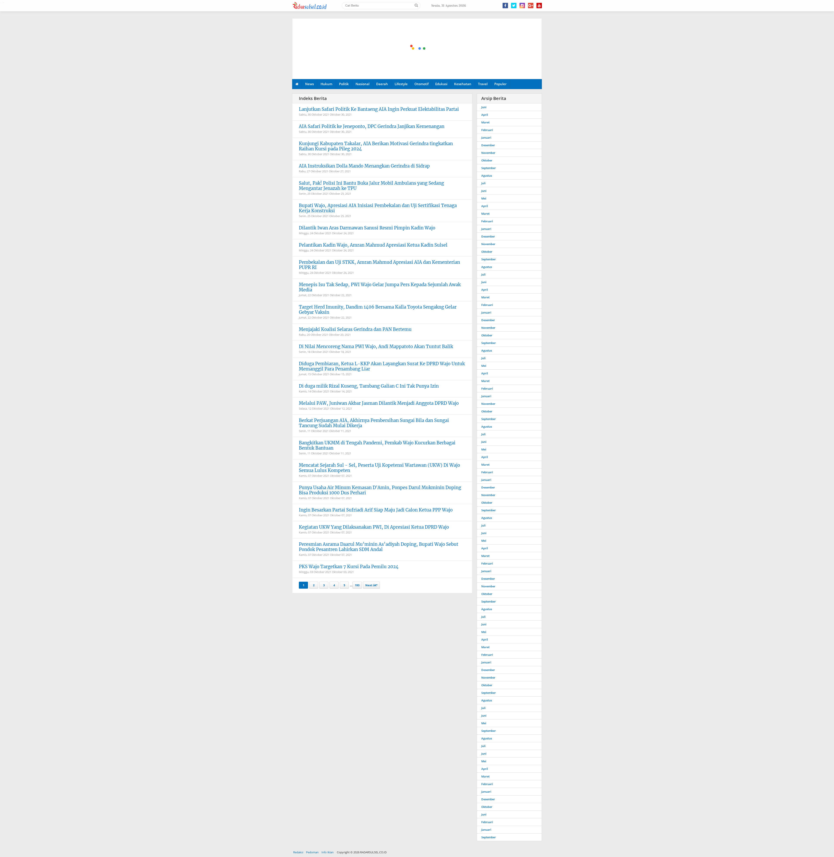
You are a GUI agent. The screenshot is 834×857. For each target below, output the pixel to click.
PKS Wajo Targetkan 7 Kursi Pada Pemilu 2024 (349, 566)
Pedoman (312, 852)
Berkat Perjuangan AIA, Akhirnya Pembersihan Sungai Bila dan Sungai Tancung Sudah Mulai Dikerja (374, 423)
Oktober (486, 160)
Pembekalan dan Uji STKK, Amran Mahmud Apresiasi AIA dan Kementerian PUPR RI (379, 264)
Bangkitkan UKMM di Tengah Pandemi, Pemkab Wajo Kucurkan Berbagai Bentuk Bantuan (377, 445)
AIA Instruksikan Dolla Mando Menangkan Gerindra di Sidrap (364, 166)
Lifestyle (401, 84)
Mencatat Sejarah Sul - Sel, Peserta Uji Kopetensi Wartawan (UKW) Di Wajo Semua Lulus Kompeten (379, 467)
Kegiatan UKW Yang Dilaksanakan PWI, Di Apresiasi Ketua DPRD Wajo (374, 527)
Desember (488, 145)
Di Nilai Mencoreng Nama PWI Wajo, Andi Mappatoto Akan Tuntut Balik (376, 346)
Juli (483, 183)
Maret (485, 122)
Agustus (486, 176)
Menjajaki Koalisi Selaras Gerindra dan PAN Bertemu (355, 329)
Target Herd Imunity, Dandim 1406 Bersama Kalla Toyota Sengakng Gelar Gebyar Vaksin (378, 309)
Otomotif (421, 84)
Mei (483, 198)
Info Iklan (327, 852)
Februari (487, 130)
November (488, 153)
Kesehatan (462, 84)
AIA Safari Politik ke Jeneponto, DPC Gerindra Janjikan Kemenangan (371, 126)
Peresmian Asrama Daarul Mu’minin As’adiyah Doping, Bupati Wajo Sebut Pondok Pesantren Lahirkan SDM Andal (378, 546)
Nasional (362, 84)
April (484, 115)
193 (357, 585)
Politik (344, 84)
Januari (486, 138)
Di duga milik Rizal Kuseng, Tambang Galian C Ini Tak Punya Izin (369, 386)
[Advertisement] (417, 48)
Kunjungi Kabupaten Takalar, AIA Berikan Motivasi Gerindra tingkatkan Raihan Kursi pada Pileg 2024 (376, 146)
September (488, 168)
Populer (500, 84)
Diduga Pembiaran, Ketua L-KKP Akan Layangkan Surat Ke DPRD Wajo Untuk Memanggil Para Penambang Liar (382, 366)
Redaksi (298, 852)
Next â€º (371, 585)
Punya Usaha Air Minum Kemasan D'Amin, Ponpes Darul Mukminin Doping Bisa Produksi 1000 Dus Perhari (380, 490)
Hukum (326, 84)
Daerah (382, 84)
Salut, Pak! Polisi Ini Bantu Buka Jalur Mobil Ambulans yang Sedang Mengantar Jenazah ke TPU (371, 185)
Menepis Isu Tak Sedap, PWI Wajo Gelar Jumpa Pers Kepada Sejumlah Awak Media (380, 287)
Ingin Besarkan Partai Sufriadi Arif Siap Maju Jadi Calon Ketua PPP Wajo (376, 510)
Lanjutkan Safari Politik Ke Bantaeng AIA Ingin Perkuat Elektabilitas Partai (379, 109)
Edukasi (441, 84)
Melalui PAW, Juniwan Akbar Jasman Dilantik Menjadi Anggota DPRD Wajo (379, 403)
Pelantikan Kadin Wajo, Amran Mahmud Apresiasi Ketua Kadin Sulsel (373, 245)
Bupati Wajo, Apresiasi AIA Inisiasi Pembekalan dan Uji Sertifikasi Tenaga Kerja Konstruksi (378, 208)
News (309, 84)
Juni (483, 107)
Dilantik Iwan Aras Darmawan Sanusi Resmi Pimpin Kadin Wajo (367, 228)
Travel (483, 84)
